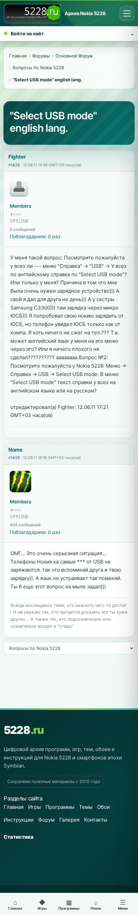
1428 (15, 165)
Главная (13, 807)
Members (20, 206)
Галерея (69, 820)
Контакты (95, 820)
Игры (34, 807)
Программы (60, 807)
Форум (46, 820)
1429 (15, 457)
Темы (85, 807)
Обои (103, 807)
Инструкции (18, 820)
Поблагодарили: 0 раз (35, 236)
